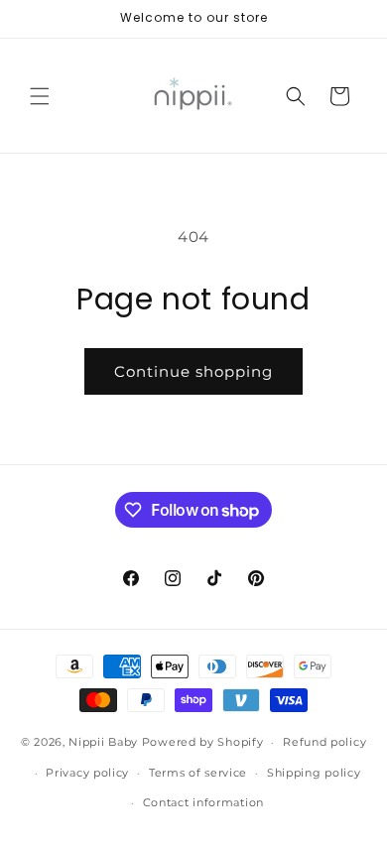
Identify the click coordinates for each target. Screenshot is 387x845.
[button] (40, 96)
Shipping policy (314, 773)
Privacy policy (87, 773)
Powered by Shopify (203, 742)
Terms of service (198, 773)
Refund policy (324, 742)
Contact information (203, 802)
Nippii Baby (103, 742)
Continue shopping (193, 371)
